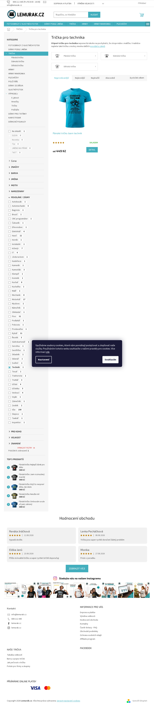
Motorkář (18, 299)
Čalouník (17, 222)
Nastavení (43, 359)
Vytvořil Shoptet (139, 700)
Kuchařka (18, 286)
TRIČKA (11, 53)
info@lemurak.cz (18, 614)
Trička (14, 105)
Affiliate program (87, 639)
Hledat (94, 14)
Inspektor (18, 422)
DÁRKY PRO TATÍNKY (17, 113)
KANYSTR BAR (14, 117)
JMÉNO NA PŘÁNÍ (21, 148)
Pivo (16, 316)
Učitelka (17, 388)
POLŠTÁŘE (13, 81)
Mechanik (18, 295)
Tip (15, 144)
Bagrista (17, 210)
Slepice (17, 414)
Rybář (17, 333)
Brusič (17, 214)
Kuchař (17, 282)
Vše (16, 409)
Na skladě (18, 131)
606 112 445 (16, 619)
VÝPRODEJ (13, 93)
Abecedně (110, 78)
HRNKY (11, 69)
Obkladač (18, 312)
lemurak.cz (16, 623)
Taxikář (17, 418)
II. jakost (15, 97)
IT (15, 252)
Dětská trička (17, 65)
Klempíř (17, 273)
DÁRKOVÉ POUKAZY (17, 121)
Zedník (17, 405)
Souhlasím (110, 359)
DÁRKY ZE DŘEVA (15, 85)
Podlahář (18, 320)
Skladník (17, 354)
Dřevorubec (19, 227)
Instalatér (18, 244)
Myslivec (18, 303)
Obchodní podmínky (89, 631)
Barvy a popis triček (16, 658)
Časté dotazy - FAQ (88, 627)
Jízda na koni (20, 257)
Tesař (16, 371)
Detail (92, 149)
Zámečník (18, 401)
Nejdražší (95, 78)
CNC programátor (22, 218)
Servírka (17, 346)
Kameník (18, 265)
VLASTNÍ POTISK (15, 89)
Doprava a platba (62, 3)
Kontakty (84, 623)
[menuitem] (22, 24)
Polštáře (15, 109)
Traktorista (19, 375)
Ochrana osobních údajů (91, 635)
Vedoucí (17, 392)
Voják (16, 397)
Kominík (17, 278)
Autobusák (19, 201)
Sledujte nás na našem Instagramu (80, 578)
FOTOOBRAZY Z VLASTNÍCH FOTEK (24, 45)
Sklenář (17, 358)
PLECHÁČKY (13, 77)
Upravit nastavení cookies (68, 700)
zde (47, 352)
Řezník (17, 337)
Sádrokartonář (20, 341)
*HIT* (16, 152)
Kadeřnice (18, 261)
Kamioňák (18, 269)
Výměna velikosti (85, 3)
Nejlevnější (80, 78)
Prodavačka (19, 329)
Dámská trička (17, 61)
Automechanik (20, 206)
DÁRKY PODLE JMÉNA (17, 49)
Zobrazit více (77, 568)
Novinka (17, 139)
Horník (17, 239)
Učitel (16, 384)
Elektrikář (18, 231)
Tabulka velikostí (14, 655)
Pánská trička (17, 57)
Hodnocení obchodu (77, 518)
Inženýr (17, 248)
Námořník (18, 307)
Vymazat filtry (24, 447)
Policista (18, 324)
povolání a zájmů (97, 46)
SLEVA (16, 135)
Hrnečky (15, 101)
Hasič (17, 235)
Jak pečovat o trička (16, 662)
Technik (18, 367)
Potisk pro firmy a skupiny (18, 666)
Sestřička (18, 350)
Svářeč (17, 363)
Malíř (16, 290)
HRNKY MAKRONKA (16, 73)
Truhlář (17, 380)
